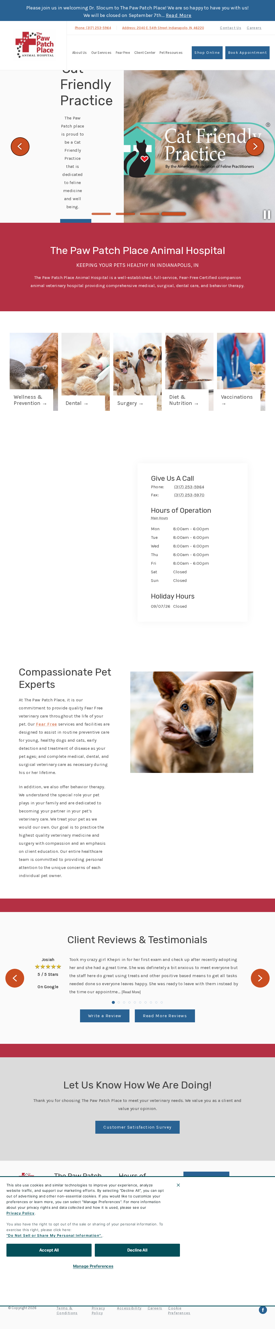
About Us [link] (195, 1198)
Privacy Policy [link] (98, 1310)
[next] (254, 146)
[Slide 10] (162, 1002)
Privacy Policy (20, 1213)
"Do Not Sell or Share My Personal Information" (53, 1235)
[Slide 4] (173, 214)
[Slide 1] (101, 213)
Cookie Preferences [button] (179, 1310)
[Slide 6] (140, 1002)
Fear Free (123, 53)
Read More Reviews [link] (165, 1015)
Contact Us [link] (230, 28)
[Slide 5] (135, 1002)
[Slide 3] (149, 214)
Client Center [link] (201, 1236)
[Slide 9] (156, 1002)
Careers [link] (254, 28)
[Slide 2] (125, 214)
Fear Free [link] (196, 1223)
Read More (179, 15)
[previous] (20, 146)
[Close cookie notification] (178, 1185)
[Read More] (131, 992)
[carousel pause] (267, 215)
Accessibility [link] (129, 1308)
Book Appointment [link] (247, 52)
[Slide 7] (145, 1002)
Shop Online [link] (207, 52)
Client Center (144, 53)
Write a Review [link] (105, 1015)
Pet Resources (171, 53)
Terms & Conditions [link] (67, 1310)
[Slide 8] (151, 1002)
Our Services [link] (101, 53)
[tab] (161, 519)
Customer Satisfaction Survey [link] (137, 1127)
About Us (79, 53)
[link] (34, 45)
